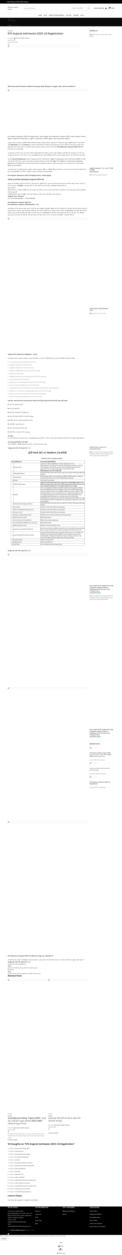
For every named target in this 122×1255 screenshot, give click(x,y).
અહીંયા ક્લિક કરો (25, 448)
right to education (40, 960)
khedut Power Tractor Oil (98, 447)
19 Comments (101, 760)
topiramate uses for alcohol (22, 1188)
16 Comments (102, 787)
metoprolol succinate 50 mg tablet (24, 1165)
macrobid (17, 1171)
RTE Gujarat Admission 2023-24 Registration (100, 783)
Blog (36, 1223)
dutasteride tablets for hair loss (24, 1163)
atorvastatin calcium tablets (23, 1154)
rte (25, 964)
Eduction (15, 25)
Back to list (11, 969)
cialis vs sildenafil (19, 1177)
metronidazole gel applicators (23, 1191)
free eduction (16, 964)
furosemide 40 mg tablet (22, 1157)
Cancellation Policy (95, 1217)
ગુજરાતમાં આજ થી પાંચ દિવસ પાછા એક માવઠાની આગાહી (100, 769)
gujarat (22, 964)
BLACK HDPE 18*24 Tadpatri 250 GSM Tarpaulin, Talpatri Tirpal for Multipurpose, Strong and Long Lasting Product (101, 588)
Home (9, 25)
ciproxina (17, 1160)
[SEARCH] (88, 8)
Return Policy (93, 1220)
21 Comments (102, 773)
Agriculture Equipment (68, 1211)
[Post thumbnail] (93, 749)
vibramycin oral (19, 1174)
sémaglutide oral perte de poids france (25, 1186)
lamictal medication (20, 1168)
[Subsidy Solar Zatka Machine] (102, 240)
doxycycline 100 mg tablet (22, 1148)
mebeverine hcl (19, 1151)
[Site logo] (14, 8)
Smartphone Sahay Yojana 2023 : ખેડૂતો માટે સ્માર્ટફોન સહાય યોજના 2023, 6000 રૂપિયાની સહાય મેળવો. (100, 754)
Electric (64, 1214)
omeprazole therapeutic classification (25, 1180)
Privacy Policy (93, 1211)
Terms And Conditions (96, 1223)
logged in (20, 1200)
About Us (37, 1211)
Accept (4, 1238)
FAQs (36, 1217)
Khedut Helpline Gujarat (23, 38)
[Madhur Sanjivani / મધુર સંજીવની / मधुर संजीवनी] (102, 100)
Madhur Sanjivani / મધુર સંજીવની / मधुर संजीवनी (101, 169)
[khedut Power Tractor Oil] (102, 379)
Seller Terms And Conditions (98, 1226)
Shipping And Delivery (96, 1214)
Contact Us (38, 1214)
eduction (10, 964)
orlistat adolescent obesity (22, 1183)
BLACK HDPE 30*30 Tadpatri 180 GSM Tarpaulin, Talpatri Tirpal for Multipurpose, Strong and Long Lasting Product (101, 732)
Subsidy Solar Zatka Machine (99, 308)
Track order (38, 1220)
